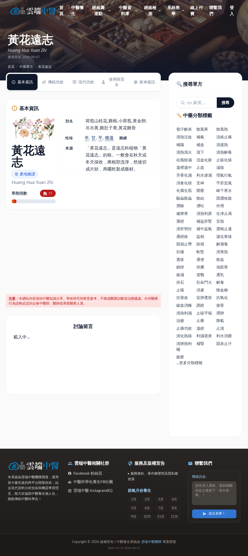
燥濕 (180, 274)
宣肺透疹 (204, 297)
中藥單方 (26, 66)
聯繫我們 (215, 11)
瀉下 (200, 152)
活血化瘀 (204, 160)
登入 (232, 11)
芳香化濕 (184, 175)
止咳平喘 (204, 313)
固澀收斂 (224, 198)
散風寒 (202, 129)
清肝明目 (184, 228)
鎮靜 (180, 267)
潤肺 (220, 313)
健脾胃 (182, 213)
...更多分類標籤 (189, 362)
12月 (174, 516)
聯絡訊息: (199, 476)
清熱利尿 (204, 213)
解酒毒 (222, 244)
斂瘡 (180, 357)
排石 (180, 282)
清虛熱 (222, 144)
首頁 (61, 11)
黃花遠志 (45, 66)
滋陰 (220, 167)
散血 (220, 259)
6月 (147, 508)
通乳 (220, 274)
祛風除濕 (184, 160)
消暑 (200, 290)
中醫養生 (77, 11)
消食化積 (184, 183)
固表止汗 (224, 343)
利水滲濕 (204, 175)
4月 (174, 499)
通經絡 (182, 236)
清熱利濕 (184, 313)
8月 (174, 508)
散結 (200, 198)
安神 (200, 183)
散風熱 (222, 129)
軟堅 (200, 251)
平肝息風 (224, 183)
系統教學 (173, 11)
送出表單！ (217, 513)
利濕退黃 (204, 335)
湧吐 (200, 205)
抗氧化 (222, 297)
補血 (200, 144)
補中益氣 (204, 228)
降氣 (220, 320)
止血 (200, 167)
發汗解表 (184, 129)
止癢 (200, 320)
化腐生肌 (184, 190)
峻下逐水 (224, 190)
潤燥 (180, 205)
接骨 (220, 305)
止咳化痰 (224, 160)
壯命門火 (204, 282)
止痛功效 (184, 328)
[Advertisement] (83, 251)
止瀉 (220, 328)
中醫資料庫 (125, 11)
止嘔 (180, 290)
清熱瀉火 (184, 152)
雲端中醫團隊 (151, 542)
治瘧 (180, 320)
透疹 (180, 259)
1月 (133, 499)
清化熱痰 (184, 335)
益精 (200, 236)
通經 (180, 221)
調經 (200, 305)
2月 (147, 499)
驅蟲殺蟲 (184, 198)
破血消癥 (184, 305)
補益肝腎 (204, 221)
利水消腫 (224, 335)
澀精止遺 (224, 228)
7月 (160, 508)
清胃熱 (222, 251)
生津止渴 (224, 213)
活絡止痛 (224, 137)
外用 (220, 205)
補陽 (180, 144)
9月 (133, 516)
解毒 (220, 282)
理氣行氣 (224, 175)
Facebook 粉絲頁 (87, 473)
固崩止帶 (184, 244)
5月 (133, 508)
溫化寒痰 (224, 236)
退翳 (200, 274)
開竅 (200, 190)
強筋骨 (222, 267)
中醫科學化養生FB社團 (93, 482)
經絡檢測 (150, 11)
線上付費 (196, 11)
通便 (200, 259)
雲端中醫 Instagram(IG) (92, 491)
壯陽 (180, 251)
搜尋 (225, 102)
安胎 (220, 221)
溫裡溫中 (184, 167)
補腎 (200, 343)
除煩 (200, 244)
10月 (147, 516)
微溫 (109, 138)
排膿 (200, 267)
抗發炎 (182, 297)
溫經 (200, 328)
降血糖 (222, 290)
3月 (160, 499)
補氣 (200, 137)
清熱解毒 (224, 152)
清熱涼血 (184, 137)
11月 (160, 516)
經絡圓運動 (98, 11)
